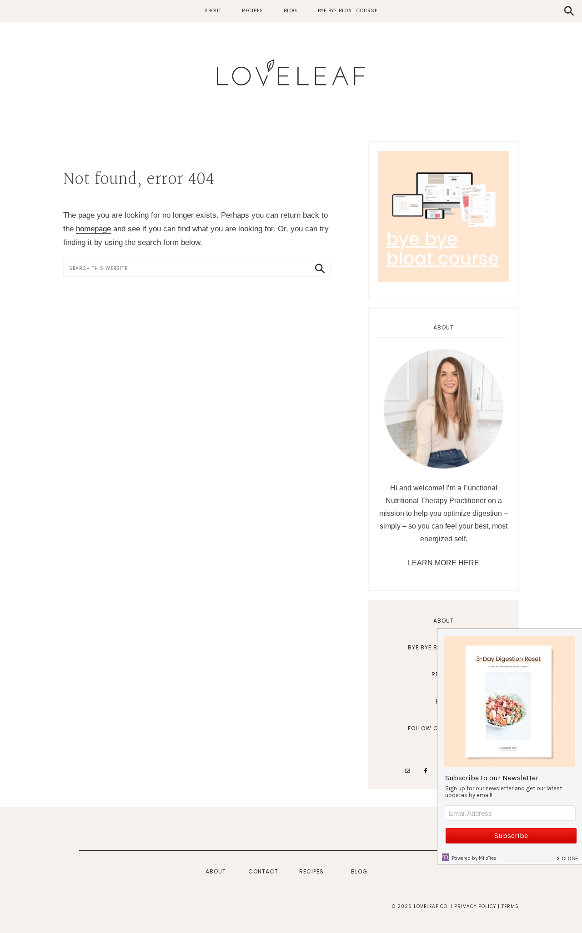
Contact (263, 871)
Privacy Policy (475, 906)
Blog (359, 871)
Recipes (311, 871)
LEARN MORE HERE (443, 563)
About (443, 620)
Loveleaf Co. (291, 73)
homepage (93, 229)
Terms (510, 906)
